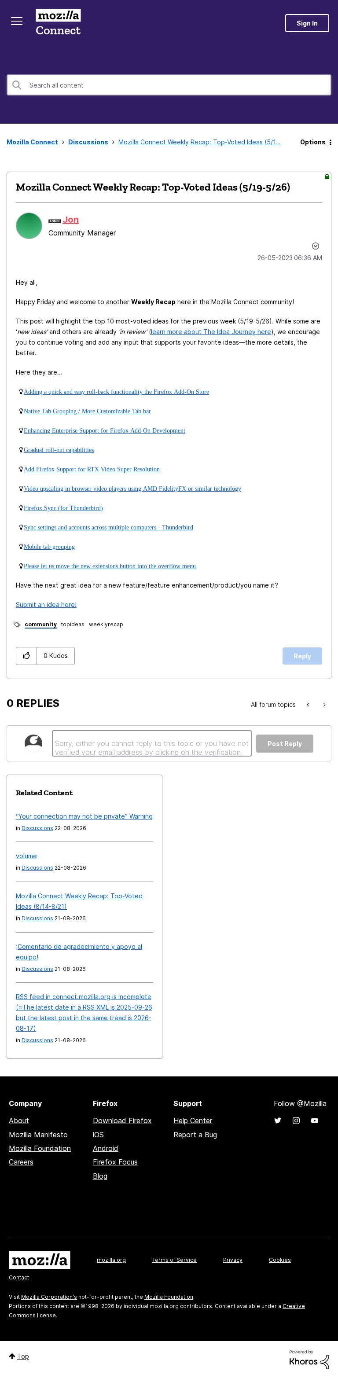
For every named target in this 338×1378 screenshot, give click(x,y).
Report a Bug (195, 1134)
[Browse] (17, 21)
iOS (98, 1134)
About (19, 1120)
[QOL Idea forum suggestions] (323, 704)
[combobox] (169, 85)
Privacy (232, 1260)
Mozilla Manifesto (38, 1134)
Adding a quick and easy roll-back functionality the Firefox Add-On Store (116, 392)
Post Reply (285, 743)
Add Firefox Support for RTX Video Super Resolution (92, 469)
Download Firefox (122, 1120)
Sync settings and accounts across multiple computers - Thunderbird (108, 527)
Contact (19, 1277)
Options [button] (313, 142)
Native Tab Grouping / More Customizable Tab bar (87, 411)
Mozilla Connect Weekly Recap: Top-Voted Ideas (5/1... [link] (199, 142)
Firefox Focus (115, 1162)
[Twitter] (278, 1120)
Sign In (307, 23)
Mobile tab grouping (49, 547)
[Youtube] (315, 1120)
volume (26, 856)
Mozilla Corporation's (49, 1296)
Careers (21, 1162)
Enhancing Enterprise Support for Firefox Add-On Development (104, 430)
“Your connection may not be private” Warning (84, 816)
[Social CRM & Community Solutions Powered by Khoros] (309, 1359)
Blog (100, 1176)
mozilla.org (111, 1260)
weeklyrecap (106, 624)
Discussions (88, 142)
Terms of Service (174, 1260)
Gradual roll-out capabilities (59, 450)
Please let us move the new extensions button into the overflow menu (110, 566)
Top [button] (23, 1356)
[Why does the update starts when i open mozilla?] (308, 704)
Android (105, 1148)
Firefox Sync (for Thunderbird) (63, 508)
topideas (72, 624)
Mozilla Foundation (40, 1148)
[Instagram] (296, 1120)
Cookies (280, 1260)
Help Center (192, 1120)
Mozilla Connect (58, 23)
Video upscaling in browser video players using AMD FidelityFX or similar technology (132, 488)
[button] (26, 656)
